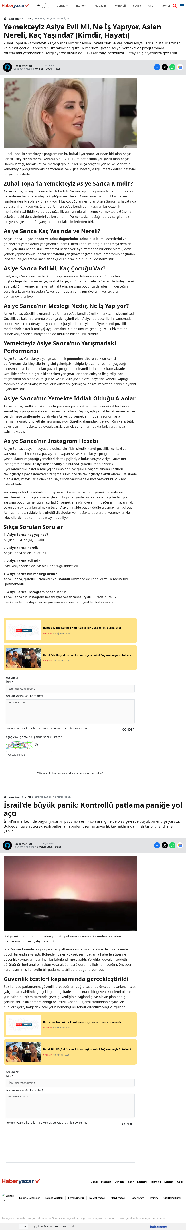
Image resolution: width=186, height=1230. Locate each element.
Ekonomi (142, 1181)
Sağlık (180, 1181)
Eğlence (169, 1181)
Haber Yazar (13, 18)
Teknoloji (156, 1181)
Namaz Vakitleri (54, 1197)
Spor (131, 1181)
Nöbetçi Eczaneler (29, 1197)
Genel (28, 18)
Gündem (119, 1181)
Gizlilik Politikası (172, 1197)
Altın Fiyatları (118, 1197)
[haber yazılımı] (158, 1226)
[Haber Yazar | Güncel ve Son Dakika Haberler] (22, 1181)
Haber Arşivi (137, 1197)
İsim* (9, 682)
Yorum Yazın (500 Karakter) (24, 696)
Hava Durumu (76, 1197)
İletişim (154, 1197)
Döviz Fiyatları (97, 1197)
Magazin (106, 1181)
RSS (23, 1226)
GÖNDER (128, 730)
